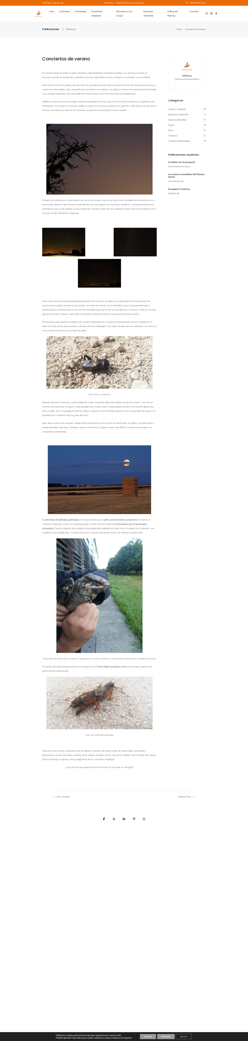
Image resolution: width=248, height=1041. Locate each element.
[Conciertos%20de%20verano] (103, 819)
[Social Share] (144, 819)
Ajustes (183, 1036)
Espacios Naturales (177, 120)
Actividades (80, 11)
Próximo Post (184, 796)
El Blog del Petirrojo (172, 13)
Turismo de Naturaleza (179, 141)
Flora (170, 130)
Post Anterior (63, 796)
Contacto (194, 11)
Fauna (171, 125)
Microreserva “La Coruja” (124, 13)
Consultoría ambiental (96, 13)
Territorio (172, 135)
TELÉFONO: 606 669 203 (52, 3)
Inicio (51, 11)
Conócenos (64, 11)
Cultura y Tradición (177, 109)
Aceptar (148, 1036)
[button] (196, 2)
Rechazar (165, 1036)
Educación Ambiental (148, 13)
